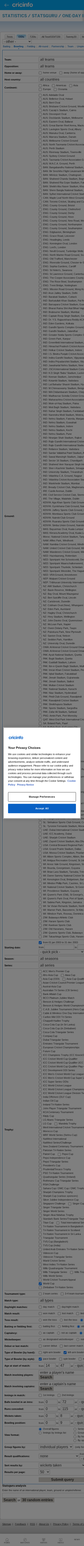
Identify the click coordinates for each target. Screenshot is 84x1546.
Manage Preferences (42, 796)
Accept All (42, 808)
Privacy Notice (25, 784)
